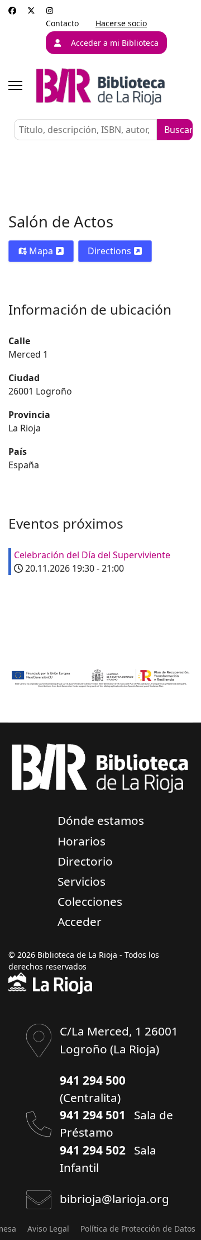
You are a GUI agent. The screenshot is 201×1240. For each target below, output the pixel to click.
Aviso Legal (48, 1228)
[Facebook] (12, 10)
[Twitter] (31, 10)
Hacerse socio (121, 23)
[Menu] (15, 85)
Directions (110, 251)
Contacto (62, 23)
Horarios (82, 841)
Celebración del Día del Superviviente (92, 555)
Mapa (41, 251)
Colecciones (90, 901)
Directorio (85, 861)
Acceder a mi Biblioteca (115, 42)
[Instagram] (49, 10)
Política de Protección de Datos (137, 1228)
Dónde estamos (101, 820)
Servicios (82, 881)
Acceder (80, 921)
